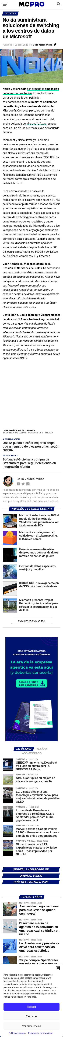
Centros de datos (15, 433)
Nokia (49, 433)
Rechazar (31, 1016)
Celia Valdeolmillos (42, 45)
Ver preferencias (31, 1025)
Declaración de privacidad (40, 1033)
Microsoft (36, 433)
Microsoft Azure (36, 123)
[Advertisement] (31, 395)
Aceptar (31, 1006)
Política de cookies (17, 1033)
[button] (57, 968)
